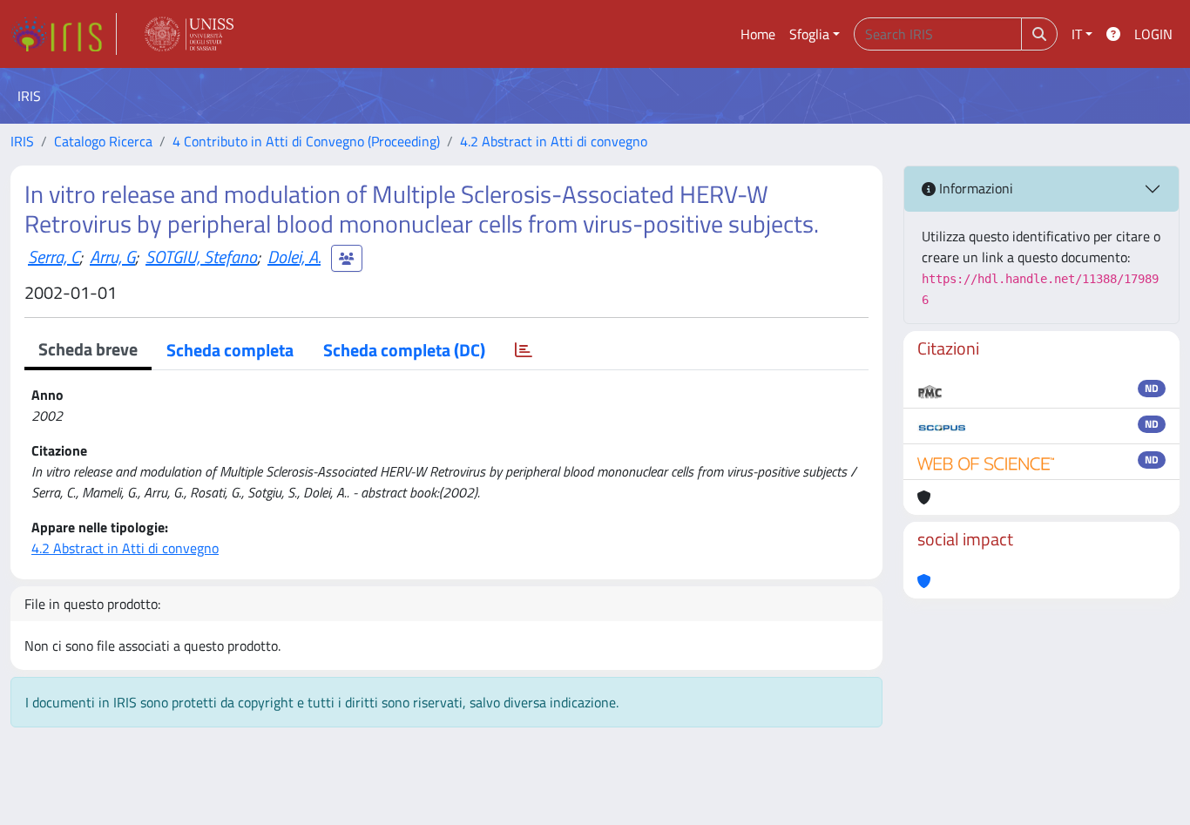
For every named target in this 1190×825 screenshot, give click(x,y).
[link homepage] (63, 34)
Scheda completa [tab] (230, 349)
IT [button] (1077, 34)
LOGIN (1153, 34)
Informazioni (974, 188)
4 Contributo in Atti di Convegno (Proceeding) (306, 141)
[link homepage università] (189, 34)
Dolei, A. (294, 256)
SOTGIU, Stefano (201, 256)
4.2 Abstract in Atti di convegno (553, 141)
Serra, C (53, 256)
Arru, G (112, 256)
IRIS (22, 141)
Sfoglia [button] (809, 34)
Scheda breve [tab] (88, 348)
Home (757, 34)
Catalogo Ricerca (103, 141)
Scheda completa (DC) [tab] (404, 349)
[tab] (523, 350)
